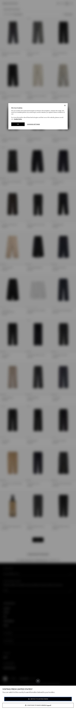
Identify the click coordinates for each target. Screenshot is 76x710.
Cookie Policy (18, 119)
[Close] (38, 681)
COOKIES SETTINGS (33, 124)
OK (18, 124)
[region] (38, 116)
